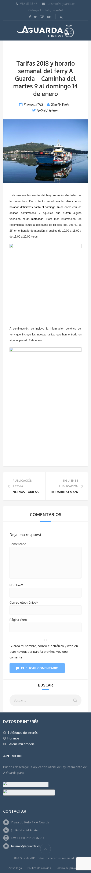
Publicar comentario (39, 668)
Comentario (18, 544)
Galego (33, 10)
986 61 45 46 (28, 3)
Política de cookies (39, 868)
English (45, 10)
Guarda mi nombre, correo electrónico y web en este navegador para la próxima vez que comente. (44, 651)
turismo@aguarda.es (61, 3)
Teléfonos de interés (22, 733)
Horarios (13, 738)
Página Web (18, 620)
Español (57, 10)
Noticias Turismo (48, 110)
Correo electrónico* (24, 602)
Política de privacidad (69, 868)
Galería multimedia (20, 744)
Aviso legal (15, 868)
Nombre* (16, 585)
